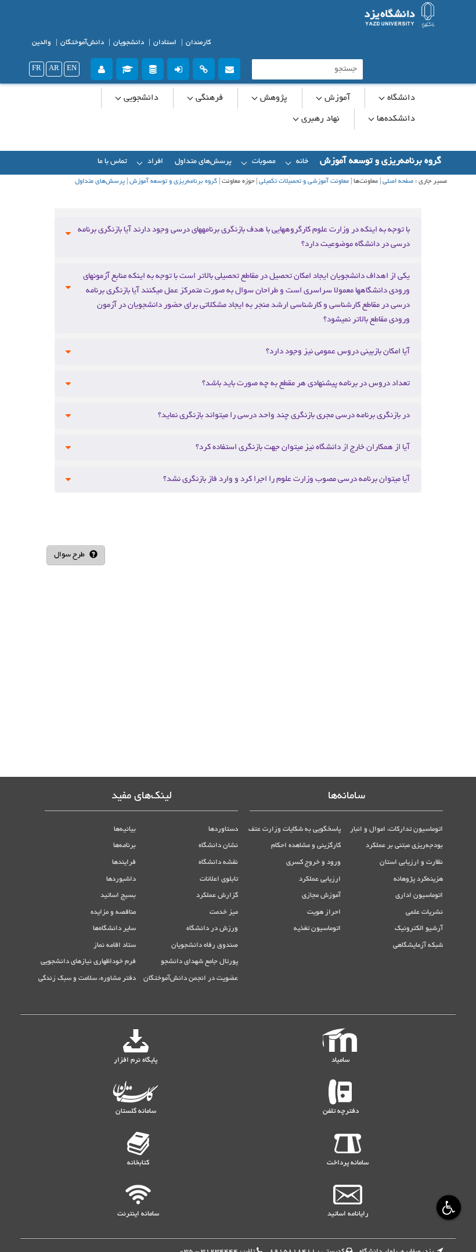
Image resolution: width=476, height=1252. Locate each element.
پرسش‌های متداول (100, 181)
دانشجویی (139, 98)
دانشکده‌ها (394, 119)
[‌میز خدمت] (102, 67)
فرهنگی (208, 98)
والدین (41, 42)
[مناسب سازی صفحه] (447, 1207)
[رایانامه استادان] (229, 67)
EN (72, 69)
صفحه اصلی (398, 181)
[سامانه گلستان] (127, 67)
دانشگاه (400, 98)
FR (36, 69)
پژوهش (272, 98)
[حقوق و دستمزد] (153, 67)
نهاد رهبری (319, 119)
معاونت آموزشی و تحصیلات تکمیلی (304, 181)
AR (54, 69)
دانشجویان (128, 42)
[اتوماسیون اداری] (204, 67)
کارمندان (198, 42)
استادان (164, 42)
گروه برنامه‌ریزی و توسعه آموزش (173, 181)
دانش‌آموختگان (82, 42)
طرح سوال (70, 555)
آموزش (336, 98)
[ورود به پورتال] (178, 67)
